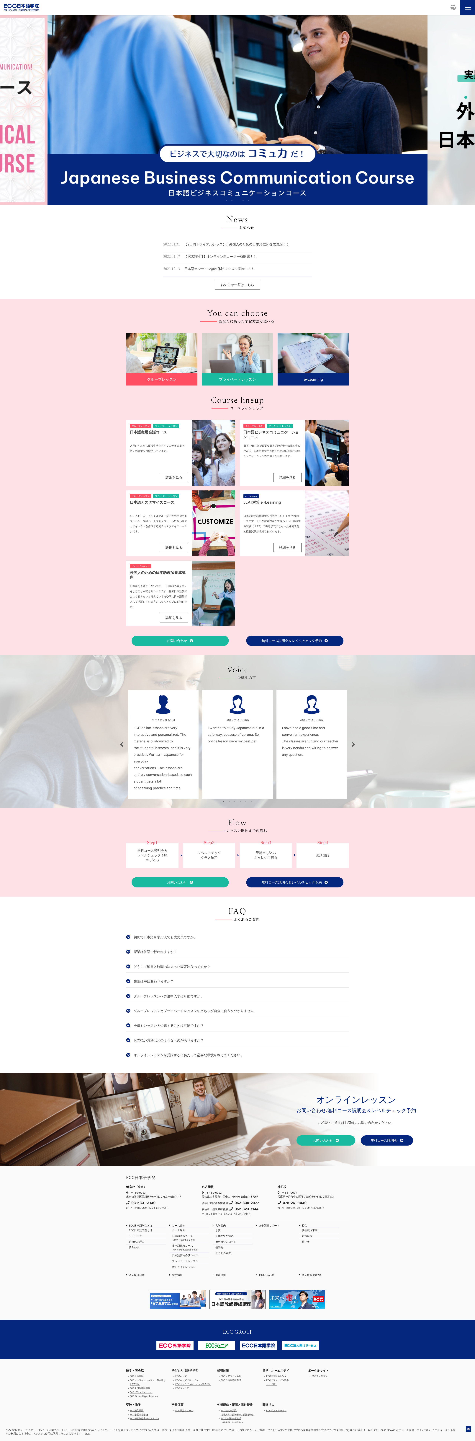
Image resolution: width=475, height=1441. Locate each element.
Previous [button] (6, 110)
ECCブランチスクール (141, 1392)
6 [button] (251, 802)
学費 (218, 1230)
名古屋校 (307, 1235)
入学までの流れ (224, 1235)
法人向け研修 (137, 1274)
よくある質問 (223, 1253)
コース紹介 (178, 1225)
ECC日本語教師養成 (231, 1380)
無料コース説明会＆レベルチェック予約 (292, 641)
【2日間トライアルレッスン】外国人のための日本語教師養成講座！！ (236, 244)
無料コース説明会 (384, 1140)
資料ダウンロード (225, 1241)
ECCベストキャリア (276, 1410)
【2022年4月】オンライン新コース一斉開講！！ (220, 256)
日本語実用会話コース (185, 1255)
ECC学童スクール (184, 1410)
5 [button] (248, 200)
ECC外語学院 (136, 1376)
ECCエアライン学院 (231, 1376)
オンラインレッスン (184, 1266)
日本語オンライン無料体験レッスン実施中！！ (219, 269)
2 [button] (232, 200)
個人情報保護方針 (312, 1274)
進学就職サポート (269, 1225)
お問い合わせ (177, 641)
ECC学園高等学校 (139, 1414)
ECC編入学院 (136, 1410)
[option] (238, 110)
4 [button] (243, 200)
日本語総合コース (184, 1237)
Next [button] (468, 110)
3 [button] (237, 200)
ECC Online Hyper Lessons (144, 1396)
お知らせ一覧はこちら (237, 285)
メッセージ (135, 1235)
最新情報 (220, 1274)
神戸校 (306, 1241)
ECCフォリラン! (320, 1376)
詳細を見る (174, 477)
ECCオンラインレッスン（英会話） (193, 1384)
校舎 (304, 1225)
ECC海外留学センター (277, 1376)
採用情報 (177, 1274)
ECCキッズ (181, 1376)
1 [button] (226, 200)
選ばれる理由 (137, 1241)
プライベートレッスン (185, 1261)
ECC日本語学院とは (140, 1225)
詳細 (87, 1433)
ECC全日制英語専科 (140, 1388)
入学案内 (220, 1225)
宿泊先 (219, 1247)
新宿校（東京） (311, 1230)
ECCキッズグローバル (186, 1380)
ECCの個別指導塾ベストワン (144, 1418)
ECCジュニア (182, 1388)
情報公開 (134, 1247)
